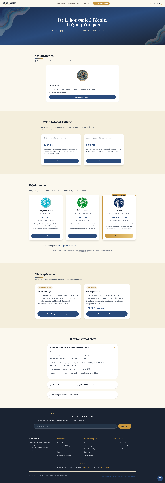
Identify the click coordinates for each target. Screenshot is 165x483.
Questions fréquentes (92, 449)
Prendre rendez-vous (107, 314)
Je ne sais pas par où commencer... (82, 394)
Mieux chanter (61, 3)
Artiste (59, 449)
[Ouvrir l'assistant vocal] (160, 478)
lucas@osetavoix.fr (118, 449)
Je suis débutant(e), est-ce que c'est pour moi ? (82, 347)
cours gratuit (87, 467)
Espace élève (156, 3)
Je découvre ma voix (101, 3)
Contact (87, 452)
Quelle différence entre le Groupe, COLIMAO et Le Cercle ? (82, 384)
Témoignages (89, 446)
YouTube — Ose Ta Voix (120, 443)
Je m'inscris (125, 426)
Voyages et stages (74, 3)
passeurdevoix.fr (62, 467)
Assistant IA (88, 455)
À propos (87, 443)
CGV (114, 476)
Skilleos (78, 467)
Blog (58, 452)
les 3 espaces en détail (66, 245)
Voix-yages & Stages (64, 446)
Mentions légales (105, 476)
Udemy (96, 467)
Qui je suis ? (87, 3)
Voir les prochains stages (58, 314)
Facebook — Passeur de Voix (122, 446)
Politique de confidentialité (127, 476)
